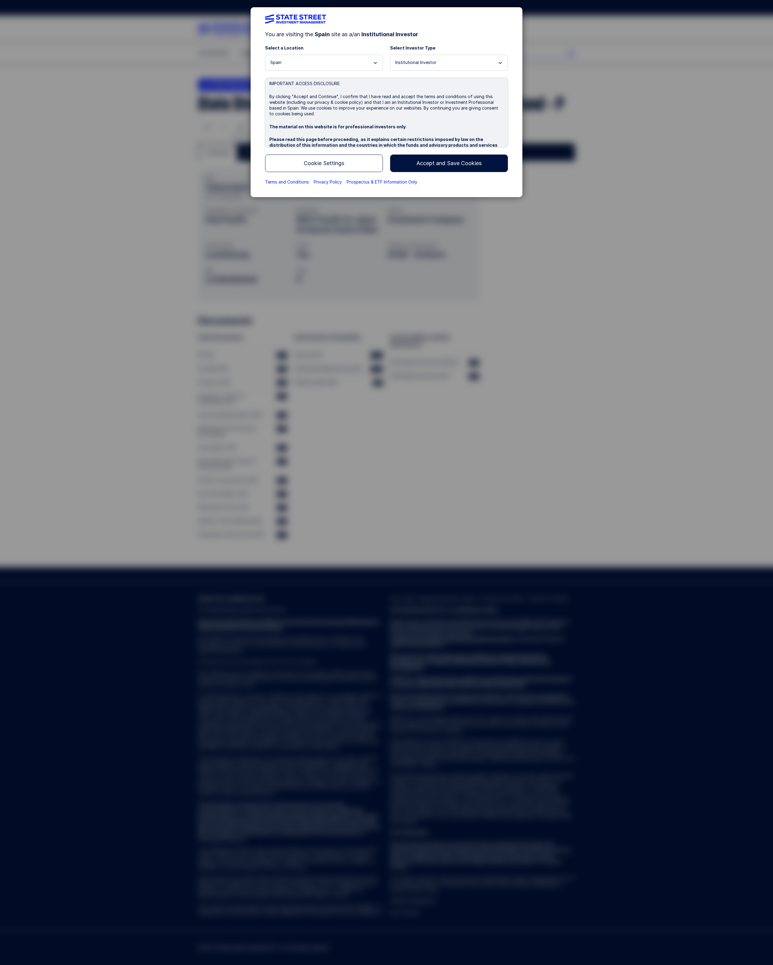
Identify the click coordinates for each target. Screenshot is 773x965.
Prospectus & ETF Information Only (382, 181)
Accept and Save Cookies (449, 163)
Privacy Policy (328, 181)
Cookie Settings (324, 163)
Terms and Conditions (287, 181)
